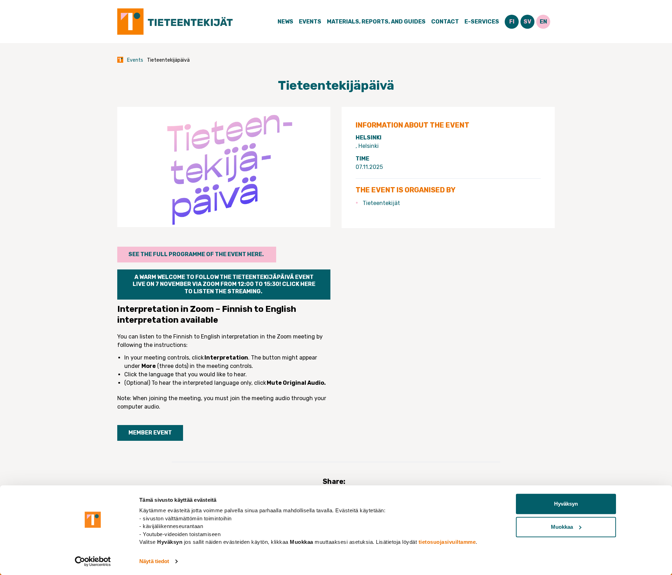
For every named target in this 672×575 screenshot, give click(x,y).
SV (527, 21)
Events (310, 21)
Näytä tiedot (154, 561)
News (285, 21)
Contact (445, 21)
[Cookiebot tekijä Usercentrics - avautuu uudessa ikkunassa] (93, 561)
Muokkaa (562, 527)
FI (511, 21)
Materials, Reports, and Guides (376, 21)
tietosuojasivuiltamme (447, 542)
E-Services (481, 21)
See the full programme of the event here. (196, 254)
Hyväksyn (566, 504)
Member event (150, 432)
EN (543, 21)
